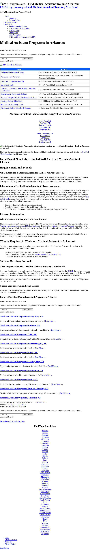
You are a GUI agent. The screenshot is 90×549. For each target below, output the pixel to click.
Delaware (45, 445)
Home (7, 16)
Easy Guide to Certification (19, 29)
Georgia (45, 450)
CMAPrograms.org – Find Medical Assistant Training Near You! (39, 7)
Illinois (45, 456)
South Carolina (45, 513)
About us (12, 18)
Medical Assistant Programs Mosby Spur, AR (21, 316)
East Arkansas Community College (14, 94)
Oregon (45, 506)
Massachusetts (45, 473)
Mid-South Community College (12, 104)
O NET (70, 271)
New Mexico (45, 494)
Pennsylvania (45, 508)
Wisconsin (45, 532)
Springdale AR (45, 127)
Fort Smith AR (45, 123)
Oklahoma (45, 504)
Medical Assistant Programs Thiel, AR (18, 334)
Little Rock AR (45, 121)
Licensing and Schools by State (12, 421)
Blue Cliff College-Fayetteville (12, 81)
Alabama (45, 431)
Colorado (45, 441)
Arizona (45, 435)
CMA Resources (11, 540)
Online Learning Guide (18, 26)
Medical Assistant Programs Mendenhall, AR (21, 370)
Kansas (45, 462)
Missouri (45, 481)
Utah (45, 521)
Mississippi (45, 479)
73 (18, 404)
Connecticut (45, 443)
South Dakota (45, 515)
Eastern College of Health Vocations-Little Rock (19, 97)
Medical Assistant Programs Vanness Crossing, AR (24, 388)
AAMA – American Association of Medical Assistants (20, 226)
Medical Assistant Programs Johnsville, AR (20, 397)
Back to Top (4, 548)
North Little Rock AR (45, 134)
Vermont (45, 523)
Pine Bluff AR (45, 140)
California (45, 439)
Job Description (15, 35)
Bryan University (7, 85)
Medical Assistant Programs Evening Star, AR (22, 361)
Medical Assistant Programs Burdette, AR (20, 325)
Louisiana (45, 466)
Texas (45, 519)
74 (21, 404)
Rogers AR (45, 138)
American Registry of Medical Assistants (59, 226)
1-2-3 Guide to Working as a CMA (22, 37)
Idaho (45, 454)
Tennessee (45, 517)
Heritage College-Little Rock (11, 101)
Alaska (45, 433)
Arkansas (45, 437)
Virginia (45, 525)
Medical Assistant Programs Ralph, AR (19, 352)
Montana (45, 483)
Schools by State (11, 22)
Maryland (45, 471)
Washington (45, 527)
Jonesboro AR (45, 129)
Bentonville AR (45, 142)
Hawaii (45, 452)
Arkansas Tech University (10, 77)
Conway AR (45, 136)
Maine (45, 469)
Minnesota (45, 477)
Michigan (45, 475)
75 (23, 404)
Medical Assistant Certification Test (47, 254)
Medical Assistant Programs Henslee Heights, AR (23, 343)
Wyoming (45, 534)
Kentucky (45, 464)
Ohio (45, 502)
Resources (8, 24)
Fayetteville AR (45, 125)
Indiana (45, 458)
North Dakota (45, 500)
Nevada (45, 487)
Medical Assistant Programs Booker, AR (19, 379)
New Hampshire (45, 490)
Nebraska (45, 485)
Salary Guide (14, 31)
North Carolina (45, 498)
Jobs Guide (13, 33)
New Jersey (45, 492)
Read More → (50, 321)
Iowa (45, 460)
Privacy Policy (14, 20)
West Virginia (45, 529)
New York (45, 496)
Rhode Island (45, 511)
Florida (45, 448)
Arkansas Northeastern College (12, 72)
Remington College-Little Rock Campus (16, 108)
